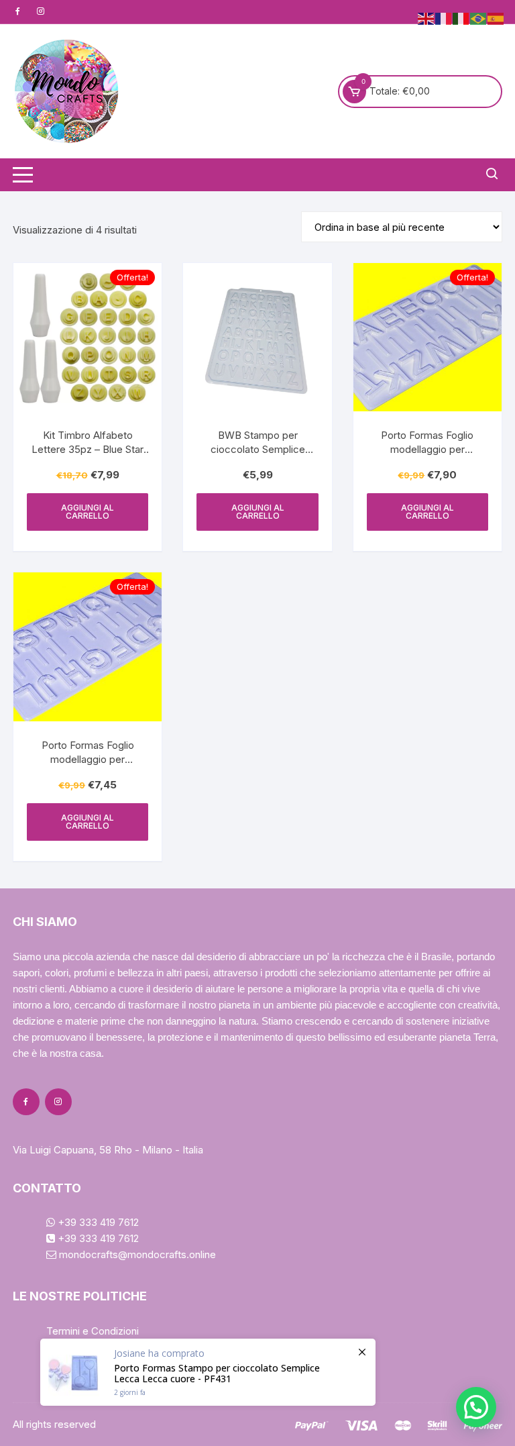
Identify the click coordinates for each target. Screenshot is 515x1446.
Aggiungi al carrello (87, 512)
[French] (444, 17)
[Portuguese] (479, 17)
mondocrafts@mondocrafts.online (136, 1254)
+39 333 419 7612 (97, 1222)
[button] (476, 1407)
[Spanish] (496, 17)
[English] (426, 17)
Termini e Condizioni (92, 1331)
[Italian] (461, 17)
